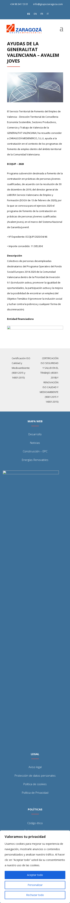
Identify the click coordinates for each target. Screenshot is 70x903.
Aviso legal (35, 767)
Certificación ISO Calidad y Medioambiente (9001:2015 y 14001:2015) (21, 368)
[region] (35, 866)
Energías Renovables (35, 460)
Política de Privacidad (35, 792)
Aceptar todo (35, 875)
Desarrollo (35, 434)
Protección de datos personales (35, 775)
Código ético (35, 823)
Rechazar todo (35, 895)
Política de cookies (35, 784)
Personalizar (35, 885)
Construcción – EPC (35, 451)
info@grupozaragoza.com (48, 4)
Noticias (35, 443)
